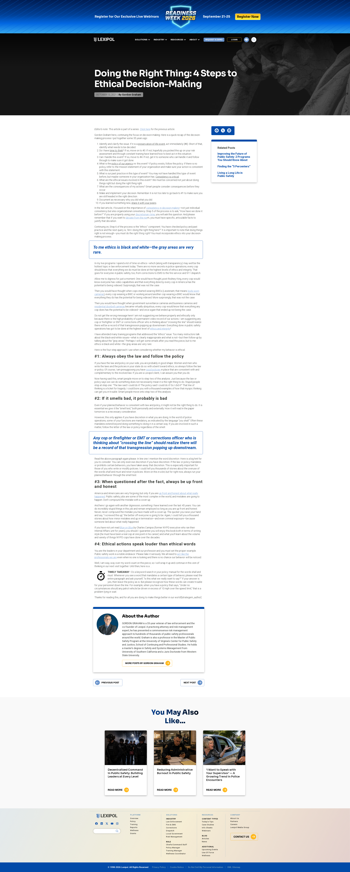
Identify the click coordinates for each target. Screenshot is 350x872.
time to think (116, 150)
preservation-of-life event (151, 143)
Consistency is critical (167, 176)
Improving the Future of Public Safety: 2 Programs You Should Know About (234, 157)
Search (117, 831)
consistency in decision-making (163, 207)
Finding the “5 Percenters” (234, 166)
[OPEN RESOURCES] (185, 39)
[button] (217, 130)
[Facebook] (96, 823)
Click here (145, 129)
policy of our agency (122, 163)
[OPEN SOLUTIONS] (149, 39)
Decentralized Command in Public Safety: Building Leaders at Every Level (125, 773)
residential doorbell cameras (109, 306)
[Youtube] (112, 823)
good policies (153, 369)
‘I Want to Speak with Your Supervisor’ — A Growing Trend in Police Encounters (223, 775)
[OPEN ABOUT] (199, 39)
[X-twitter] (107, 823)
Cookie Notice (177, 867)
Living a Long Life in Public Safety (230, 174)
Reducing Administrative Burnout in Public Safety (175, 771)
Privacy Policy (159, 867)
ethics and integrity (160, 328)
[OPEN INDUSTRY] (166, 39)
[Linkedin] (101, 823)
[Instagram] (117, 823)
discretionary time (145, 214)
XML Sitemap (233, 867)
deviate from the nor (136, 217)
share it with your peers (143, 203)
